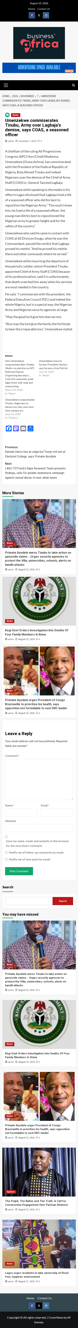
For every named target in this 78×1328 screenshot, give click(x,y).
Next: (35, 470)
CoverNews (55, 1317)
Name (9, 805)
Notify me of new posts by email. (30, 859)
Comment (12, 755)
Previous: (35, 452)
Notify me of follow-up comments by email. (36, 852)
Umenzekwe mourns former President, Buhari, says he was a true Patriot (53, 364)
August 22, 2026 (26, 569)
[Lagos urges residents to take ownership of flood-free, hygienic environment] (39, 1244)
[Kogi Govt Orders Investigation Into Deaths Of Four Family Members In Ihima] (39, 601)
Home (31, 8)
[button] (6, 84)
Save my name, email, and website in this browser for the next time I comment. (37, 843)
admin (11, 141)
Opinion (11, 1192)
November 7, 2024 (27, 141)
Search (7, 887)
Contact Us (43, 8)
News (16, 115)
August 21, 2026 (26, 1281)
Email (45, 805)
